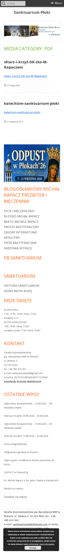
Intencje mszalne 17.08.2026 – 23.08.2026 (26, 435)
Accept (32, 547)
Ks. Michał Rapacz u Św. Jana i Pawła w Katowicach (31, 480)
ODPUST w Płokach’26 (16, 472)
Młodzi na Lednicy (13, 488)
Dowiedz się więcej (15, 497)
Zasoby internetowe (20, 232)
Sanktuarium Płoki (32, 12)
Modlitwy (12, 237)
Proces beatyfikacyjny (21, 227)
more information (46, 544)
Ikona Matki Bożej (18, 291)
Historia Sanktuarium (21, 286)
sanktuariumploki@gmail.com (30, 524)
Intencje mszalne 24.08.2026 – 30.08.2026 (26, 415)
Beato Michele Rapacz (21, 222)
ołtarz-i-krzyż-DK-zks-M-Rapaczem (25, 76)
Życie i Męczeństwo (19, 211)
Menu (58, 3)
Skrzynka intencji (18, 248)
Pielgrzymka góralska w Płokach (21, 452)
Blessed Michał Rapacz (21, 216)
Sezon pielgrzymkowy (15, 444)
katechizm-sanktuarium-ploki (31, 103)
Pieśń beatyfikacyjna (20, 243)
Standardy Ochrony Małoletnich (22, 381)
